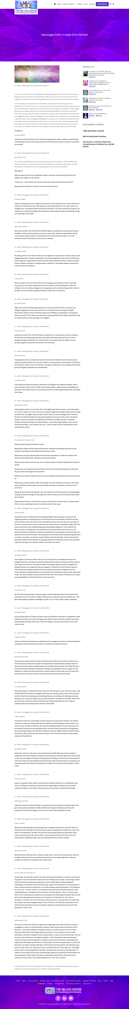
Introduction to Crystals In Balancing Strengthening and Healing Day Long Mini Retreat (98, 144)
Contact (50, 983)
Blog (111, 981)
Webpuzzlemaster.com (84, 1004)
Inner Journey (68, 4)
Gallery (92, 4)
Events (80, 4)
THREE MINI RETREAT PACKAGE (93, 131)
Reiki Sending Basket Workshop (94, 136)
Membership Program (73, 981)
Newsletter (41, 983)
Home (54, 5)
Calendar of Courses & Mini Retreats (51, 981)
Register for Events (89, 981)
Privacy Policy (59, 983)
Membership (102, 4)
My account (87, 983)
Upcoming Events (93, 124)
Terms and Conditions (73, 983)
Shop (86, 4)
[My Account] (113, 4)
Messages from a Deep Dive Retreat (64, 35)
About (59, 4)
